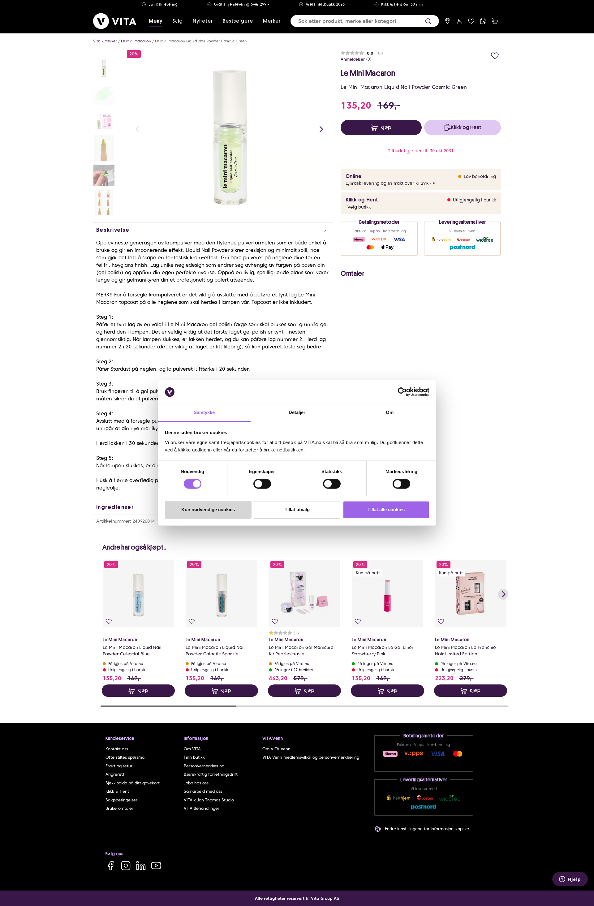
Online (353, 176)
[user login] (459, 21)
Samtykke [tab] (204, 412)
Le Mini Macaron (136, 41)
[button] (428, 21)
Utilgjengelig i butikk (474, 199)
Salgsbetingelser (121, 800)
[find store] (447, 21)
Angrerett (114, 774)
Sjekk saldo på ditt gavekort (132, 783)
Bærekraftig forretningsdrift (211, 774)
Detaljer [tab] (297, 412)
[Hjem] (114, 21)
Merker (111, 41)
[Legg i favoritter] (495, 55)
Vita (97, 41)
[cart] (495, 21)
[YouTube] (156, 865)
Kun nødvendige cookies (208, 509)
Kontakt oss (116, 749)
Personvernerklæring (204, 766)
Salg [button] (177, 21)
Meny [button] (155, 21)
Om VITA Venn (276, 749)
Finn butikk (194, 757)
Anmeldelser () (356, 59)
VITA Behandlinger (201, 808)
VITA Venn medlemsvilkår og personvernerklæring (310, 757)
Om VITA (192, 749)
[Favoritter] (471, 21)
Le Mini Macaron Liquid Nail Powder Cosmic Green (201, 41)
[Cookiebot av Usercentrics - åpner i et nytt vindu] (402, 392)
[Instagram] (126, 865)
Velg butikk (359, 207)
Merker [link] (272, 21)
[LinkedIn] (141, 865)
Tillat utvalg (297, 509)
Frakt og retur (118, 766)
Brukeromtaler (119, 808)
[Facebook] (110, 865)
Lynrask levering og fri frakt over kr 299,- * (390, 183)
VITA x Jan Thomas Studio (209, 800)
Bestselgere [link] (238, 21)
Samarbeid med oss (203, 791)
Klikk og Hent (362, 200)
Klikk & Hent (117, 791)
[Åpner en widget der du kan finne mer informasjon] (570, 879)
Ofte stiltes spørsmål (125, 757)
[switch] (262, 484)
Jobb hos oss (196, 783)
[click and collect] (483, 21)
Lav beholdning (480, 176)
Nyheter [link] (203, 21)
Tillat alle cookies (386, 509)
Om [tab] (390, 412)
